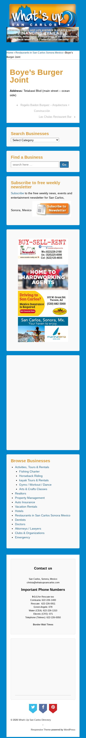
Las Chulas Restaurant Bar (55, 116)
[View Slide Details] (42, 34)
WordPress (69, 729)
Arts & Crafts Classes (33, 489)
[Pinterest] (53, 707)
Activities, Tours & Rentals (32, 467)
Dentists (20, 519)
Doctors (20, 524)
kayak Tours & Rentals (34, 480)
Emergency (22, 537)
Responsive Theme (41, 729)
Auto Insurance (25, 502)
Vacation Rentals (26, 506)
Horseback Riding (31, 476)
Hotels (19, 511)
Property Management (30, 497)
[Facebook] (43, 707)
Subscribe (17, 193)
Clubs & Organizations (29, 533)
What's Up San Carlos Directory (34, 720)
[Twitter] (33, 707)
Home (9, 52)
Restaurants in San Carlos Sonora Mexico (39, 52)
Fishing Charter (29, 471)
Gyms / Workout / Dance (35, 484)
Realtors (20, 493)
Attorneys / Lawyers (28, 528)
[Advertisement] (43, 403)
